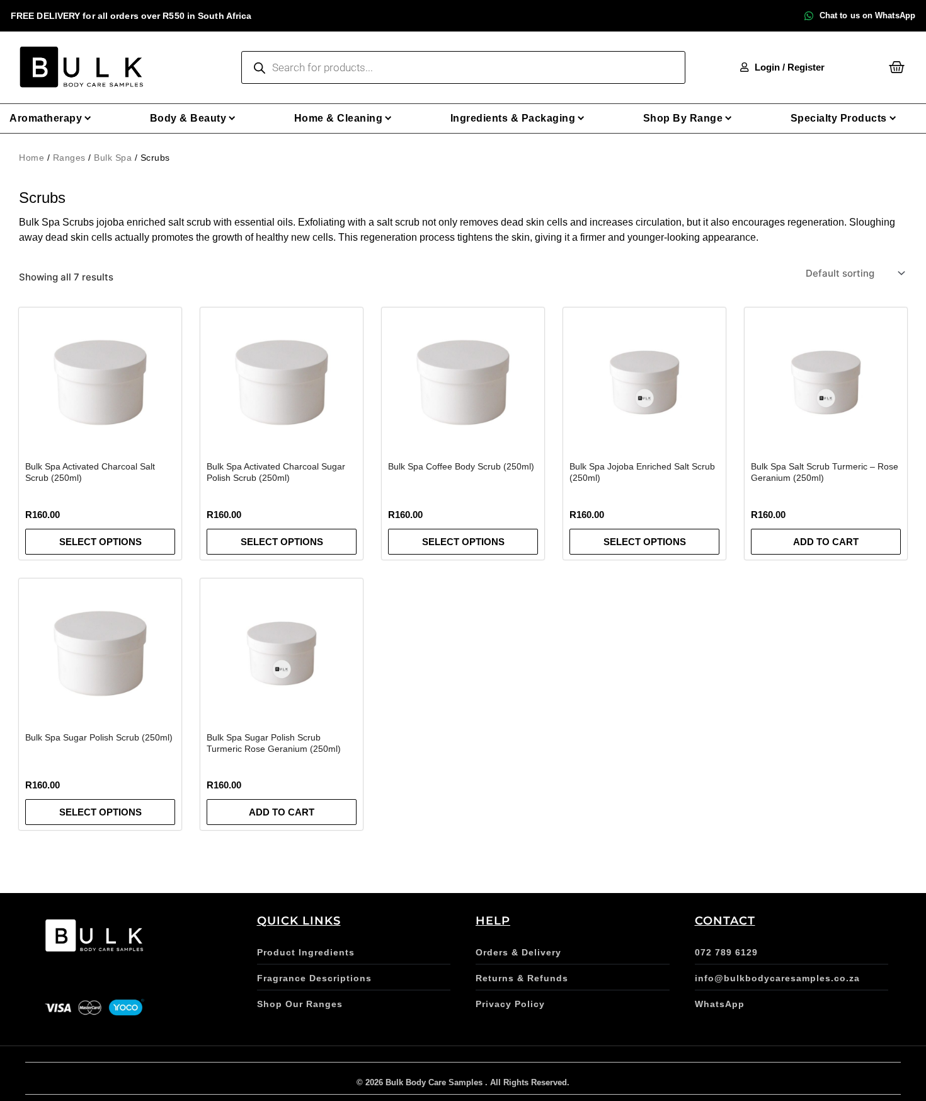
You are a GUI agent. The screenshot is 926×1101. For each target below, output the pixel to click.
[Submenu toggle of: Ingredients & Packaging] (581, 118)
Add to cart (826, 541)
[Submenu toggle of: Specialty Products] (893, 118)
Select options (100, 541)
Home (31, 158)
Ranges (69, 158)
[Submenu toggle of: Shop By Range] (729, 118)
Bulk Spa (113, 158)
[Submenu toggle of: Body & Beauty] (232, 118)
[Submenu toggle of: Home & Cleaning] (388, 118)
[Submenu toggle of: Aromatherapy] (88, 118)
